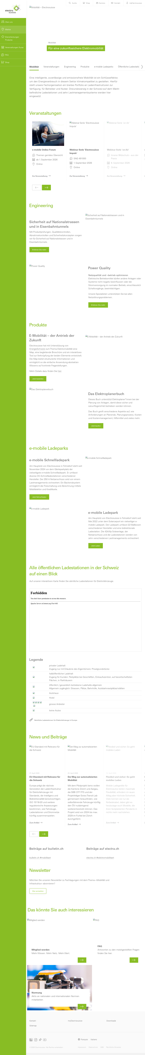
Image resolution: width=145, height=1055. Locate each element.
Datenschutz (93, 1047)
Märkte (8, 29)
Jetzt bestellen (38, 379)
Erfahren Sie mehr (39, 250)
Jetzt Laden (95, 546)
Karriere (102, 3)
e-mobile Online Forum (48, 151)
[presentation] (142, 66)
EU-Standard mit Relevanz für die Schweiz (45, 786)
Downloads (111, 1021)
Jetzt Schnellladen (39, 497)
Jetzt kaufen (96, 426)
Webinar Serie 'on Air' (123, 151)
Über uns (9, 22)
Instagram (35, 1039)
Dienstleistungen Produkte (12, 38)
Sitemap (32, 1025)
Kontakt (117, 3)
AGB (102, 1047)
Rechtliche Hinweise (113, 1047)
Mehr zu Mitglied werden (59, 941)
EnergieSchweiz (37, 349)
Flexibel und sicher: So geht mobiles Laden (122, 786)
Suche (74, 3)
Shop (7, 62)
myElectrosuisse (135, 3)
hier (59, 371)
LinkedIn (31, 1039)
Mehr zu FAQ (118, 941)
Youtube (44, 1040)
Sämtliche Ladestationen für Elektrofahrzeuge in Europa (55, 720)
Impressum (82, 1047)
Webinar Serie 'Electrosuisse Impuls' (86, 151)
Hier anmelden (38, 891)
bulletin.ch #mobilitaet (40, 857)
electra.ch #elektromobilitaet (100, 857)
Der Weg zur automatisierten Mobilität (84, 786)
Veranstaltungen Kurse (14, 47)
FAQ (6, 55)
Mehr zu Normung (59, 987)
